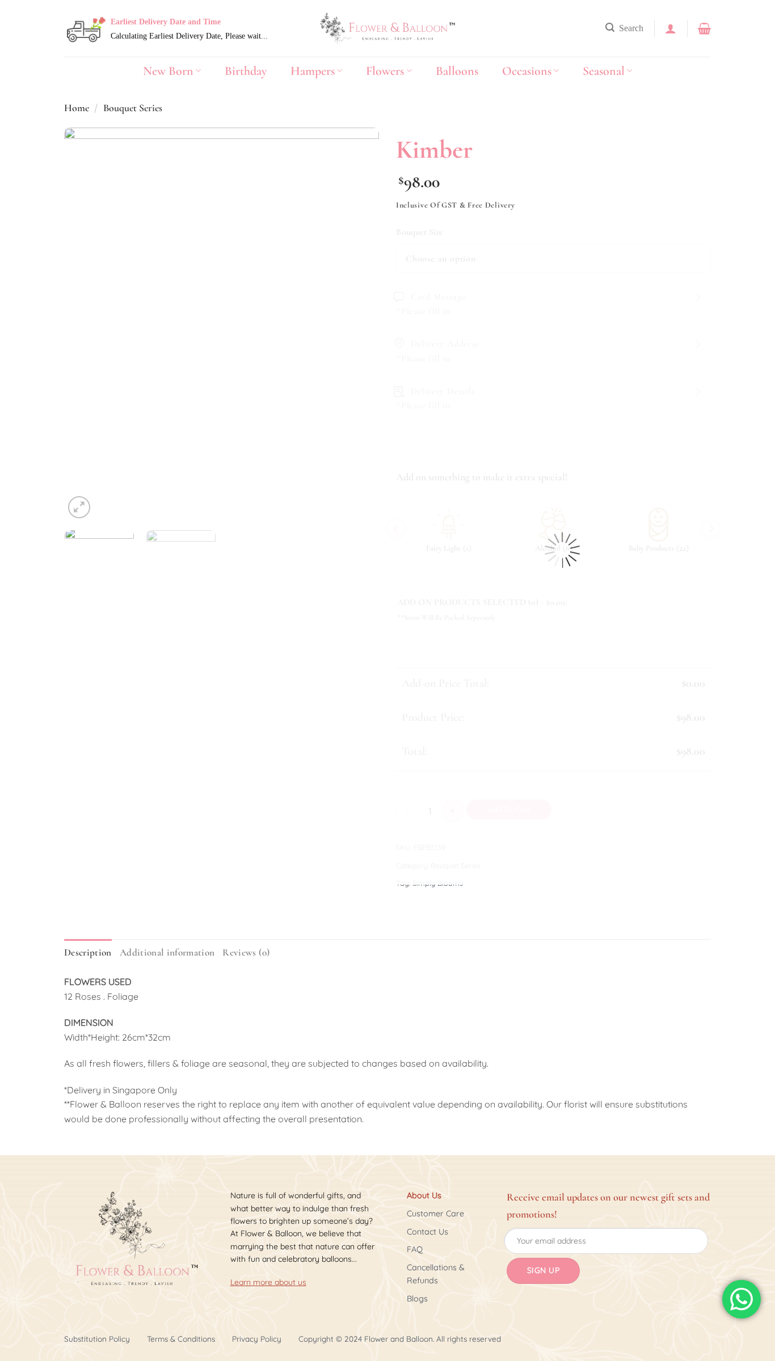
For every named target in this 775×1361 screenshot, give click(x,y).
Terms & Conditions (181, 1338)
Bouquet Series (132, 108)
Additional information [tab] (167, 952)
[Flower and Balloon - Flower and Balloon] (387, 29)
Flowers (385, 71)
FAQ (415, 1249)
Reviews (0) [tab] (245, 952)
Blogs (417, 1299)
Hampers (312, 71)
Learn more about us (268, 1282)
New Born (168, 71)
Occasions (526, 71)
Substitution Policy (97, 1338)
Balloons (457, 71)
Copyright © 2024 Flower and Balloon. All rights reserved (399, 1338)
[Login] (670, 28)
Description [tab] (88, 952)
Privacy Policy (256, 1338)
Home (76, 108)
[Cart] (704, 28)
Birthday (246, 71)
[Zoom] (79, 507)
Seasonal (604, 71)
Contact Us (427, 1232)
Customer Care (435, 1213)
